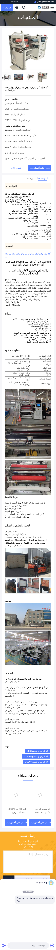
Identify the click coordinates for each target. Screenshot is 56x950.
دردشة (7, 7)
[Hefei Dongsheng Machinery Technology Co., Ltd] (44, 7)
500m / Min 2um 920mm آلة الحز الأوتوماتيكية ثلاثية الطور (16, 811)
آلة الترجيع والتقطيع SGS (37, 751)
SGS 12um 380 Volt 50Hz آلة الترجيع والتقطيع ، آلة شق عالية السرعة (40, 811)
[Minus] (4, 882)
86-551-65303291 (12, 2)
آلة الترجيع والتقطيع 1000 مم (36, 756)
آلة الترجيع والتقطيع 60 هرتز (36, 762)
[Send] (4, 945)
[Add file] (52, 945)
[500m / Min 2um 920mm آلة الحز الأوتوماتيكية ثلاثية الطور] (16, 795)
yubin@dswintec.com (45, 2)
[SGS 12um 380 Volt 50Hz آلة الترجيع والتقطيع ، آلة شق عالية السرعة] (40, 795)
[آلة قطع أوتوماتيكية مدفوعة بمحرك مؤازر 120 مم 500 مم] (28, 50)
